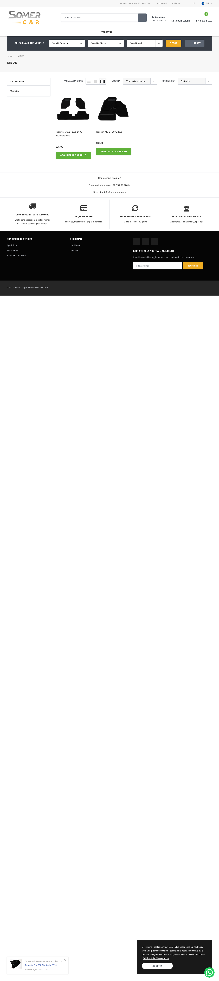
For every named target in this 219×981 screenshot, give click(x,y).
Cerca (173, 43)
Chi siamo (75, 245)
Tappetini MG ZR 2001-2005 (109, 132)
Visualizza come (73, 81)
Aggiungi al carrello (73, 155)
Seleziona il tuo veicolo (29, 43)
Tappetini (106, 32)
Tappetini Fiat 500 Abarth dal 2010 (41, 965)
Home (9, 56)
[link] (73, 109)
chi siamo (175, 3)
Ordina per (168, 81)
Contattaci (162, 3)
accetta (157, 966)
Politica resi (12, 250)
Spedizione (12, 245)
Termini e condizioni (16, 255)
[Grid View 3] (95, 81)
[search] (142, 17)
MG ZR (21, 56)
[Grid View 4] (102, 81)
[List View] (89, 81)
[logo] (24, 17)
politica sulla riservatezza (156, 958)
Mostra (116, 81)
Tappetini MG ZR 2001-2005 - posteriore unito (69, 134)
